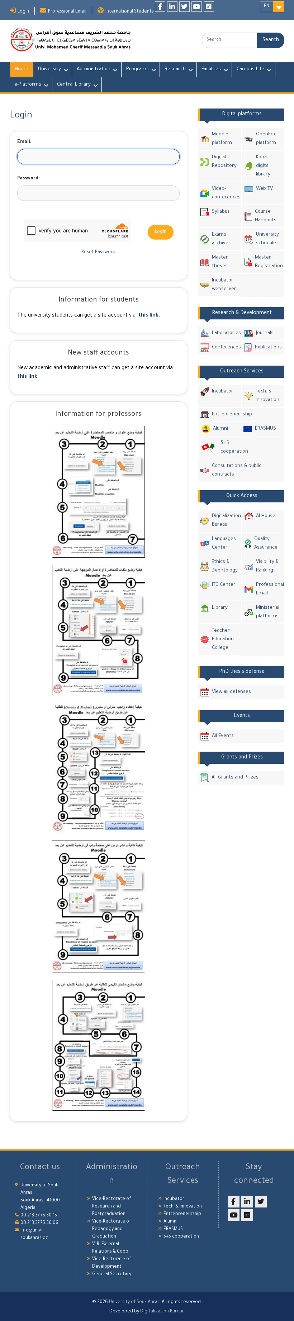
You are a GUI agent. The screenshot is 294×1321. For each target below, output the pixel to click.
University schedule (267, 239)
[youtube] (196, 6)
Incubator (222, 391)
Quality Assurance (266, 543)
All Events (223, 736)
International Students (129, 11)
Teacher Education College (223, 639)
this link (148, 316)
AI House (265, 516)
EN (266, 6)
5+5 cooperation (234, 447)
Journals (265, 333)
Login (23, 11)
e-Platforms (27, 84)
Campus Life (250, 69)
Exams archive (220, 239)
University (49, 69)
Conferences (225, 347)
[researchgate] (209, 6)
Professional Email (67, 11)
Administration (93, 69)
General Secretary (111, 1274)
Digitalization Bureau (225, 520)
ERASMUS (265, 429)
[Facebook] (160, 6)
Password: (28, 178)
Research (175, 69)
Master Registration (268, 262)
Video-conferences (225, 193)
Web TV (264, 189)
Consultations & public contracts (236, 470)
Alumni (220, 429)
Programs (137, 69)
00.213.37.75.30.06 (39, 1223)
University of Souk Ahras (134, 1302)
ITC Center (224, 585)
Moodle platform (222, 139)
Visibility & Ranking (267, 566)
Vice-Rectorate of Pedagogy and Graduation (111, 1229)
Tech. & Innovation (267, 396)
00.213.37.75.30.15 (38, 1215)
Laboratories (225, 333)
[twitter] (184, 6)
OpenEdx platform (266, 139)
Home (21, 69)
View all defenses (231, 692)
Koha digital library (263, 166)
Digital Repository (224, 162)
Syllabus (221, 211)
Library (220, 608)
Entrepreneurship (232, 414)
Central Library (74, 84)
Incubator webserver (224, 285)
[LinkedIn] (172, 6)
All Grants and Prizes (235, 777)
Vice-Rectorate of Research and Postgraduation (111, 1207)
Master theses (220, 262)
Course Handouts (265, 216)
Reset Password (98, 252)
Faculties (211, 69)
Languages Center (224, 543)
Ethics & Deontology (225, 566)
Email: (24, 142)
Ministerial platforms (267, 612)
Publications (268, 347)
